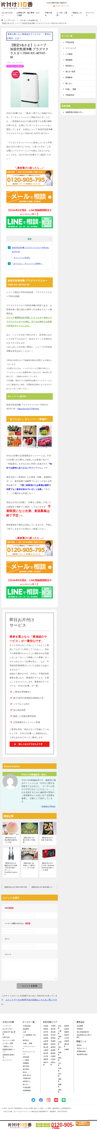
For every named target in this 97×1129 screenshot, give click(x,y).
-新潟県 (45, 1053)
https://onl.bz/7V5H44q (28, 409)
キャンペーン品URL (22, 258)
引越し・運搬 (70, 89)
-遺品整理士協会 (82, 1054)
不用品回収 (69, 42)
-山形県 (45, 1041)
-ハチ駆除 (25, 1060)
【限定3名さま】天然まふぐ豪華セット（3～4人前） (29, 865)
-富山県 (45, 1047)
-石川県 (45, 1056)
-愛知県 (52, 1053)
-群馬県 (52, 1038)
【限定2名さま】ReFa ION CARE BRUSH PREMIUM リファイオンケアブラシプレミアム (17, 887)
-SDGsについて (81, 1048)
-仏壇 (24, 1032)
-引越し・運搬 (27, 1043)
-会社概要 (79, 1026)
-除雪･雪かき (26, 1075)
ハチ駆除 (68, 54)
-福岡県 (66, 1026)
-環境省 (78, 1045)
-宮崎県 (66, 1041)
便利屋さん (69, 66)
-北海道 (45, 1026)
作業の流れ (48, 14)
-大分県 (66, 1038)
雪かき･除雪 (70, 72)
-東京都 (52, 1032)
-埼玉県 (52, 1035)
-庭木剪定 (25, 1069)
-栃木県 (52, 1029)
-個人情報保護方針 (82, 1032)
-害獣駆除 (25, 1063)
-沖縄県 (66, 1049)
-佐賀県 (66, 1029)
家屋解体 (68, 77)
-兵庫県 (52, 1056)
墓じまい (68, 83)
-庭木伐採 (25, 1066)
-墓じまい (25, 1084)
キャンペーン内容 (9, 1040)
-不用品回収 (26, 1026)
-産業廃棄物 (26, 1090)
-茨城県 (52, 1041)
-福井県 (52, 1044)
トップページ (7, 1026)
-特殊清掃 (25, 1057)
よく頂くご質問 (62, 14)
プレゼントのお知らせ (15, 66)
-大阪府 (52, 1059)
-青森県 (45, 1029)
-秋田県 (45, 1035)
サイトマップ (90, 14)
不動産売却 (69, 95)
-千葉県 (52, 1026)
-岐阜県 (52, 1047)
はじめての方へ (7, 14)
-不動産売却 (26, 1078)
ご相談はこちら (76, 14)
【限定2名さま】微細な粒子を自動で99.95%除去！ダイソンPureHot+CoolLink (11, 868)
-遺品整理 (25, 1029)
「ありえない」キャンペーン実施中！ (27, 264)
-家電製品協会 (81, 1051)
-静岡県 (52, 1050)
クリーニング (70, 48)
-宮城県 (45, 1038)
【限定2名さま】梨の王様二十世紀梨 (29, 840)
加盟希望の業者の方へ (74, 112)
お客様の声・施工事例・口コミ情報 (28, 14)
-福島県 (45, 1044)
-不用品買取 (26, 1087)
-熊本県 (66, 1035)
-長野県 (45, 1059)
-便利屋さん (26, 1081)
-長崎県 (66, 1032)
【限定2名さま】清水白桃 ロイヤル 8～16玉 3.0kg (44, 887)
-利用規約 (79, 1029)
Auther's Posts (48, 806)
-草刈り (25, 1072)
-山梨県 (45, 1050)
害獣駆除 (68, 60)
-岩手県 (45, 1032)
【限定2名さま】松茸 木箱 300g (47, 839)
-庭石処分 (25, 1040)
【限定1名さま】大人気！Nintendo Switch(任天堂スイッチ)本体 (48, 866)
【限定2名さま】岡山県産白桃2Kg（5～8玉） (11, 840)
